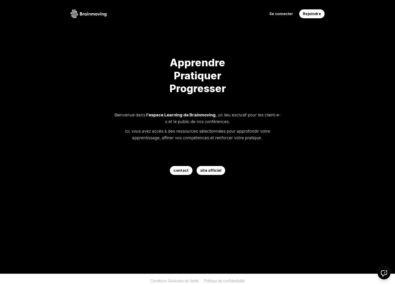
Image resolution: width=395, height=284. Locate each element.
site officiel (211, 170)
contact (181, 170)
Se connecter (281, 14)
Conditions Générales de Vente (174, 281)
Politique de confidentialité (224, 281)
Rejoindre (312, 13)
